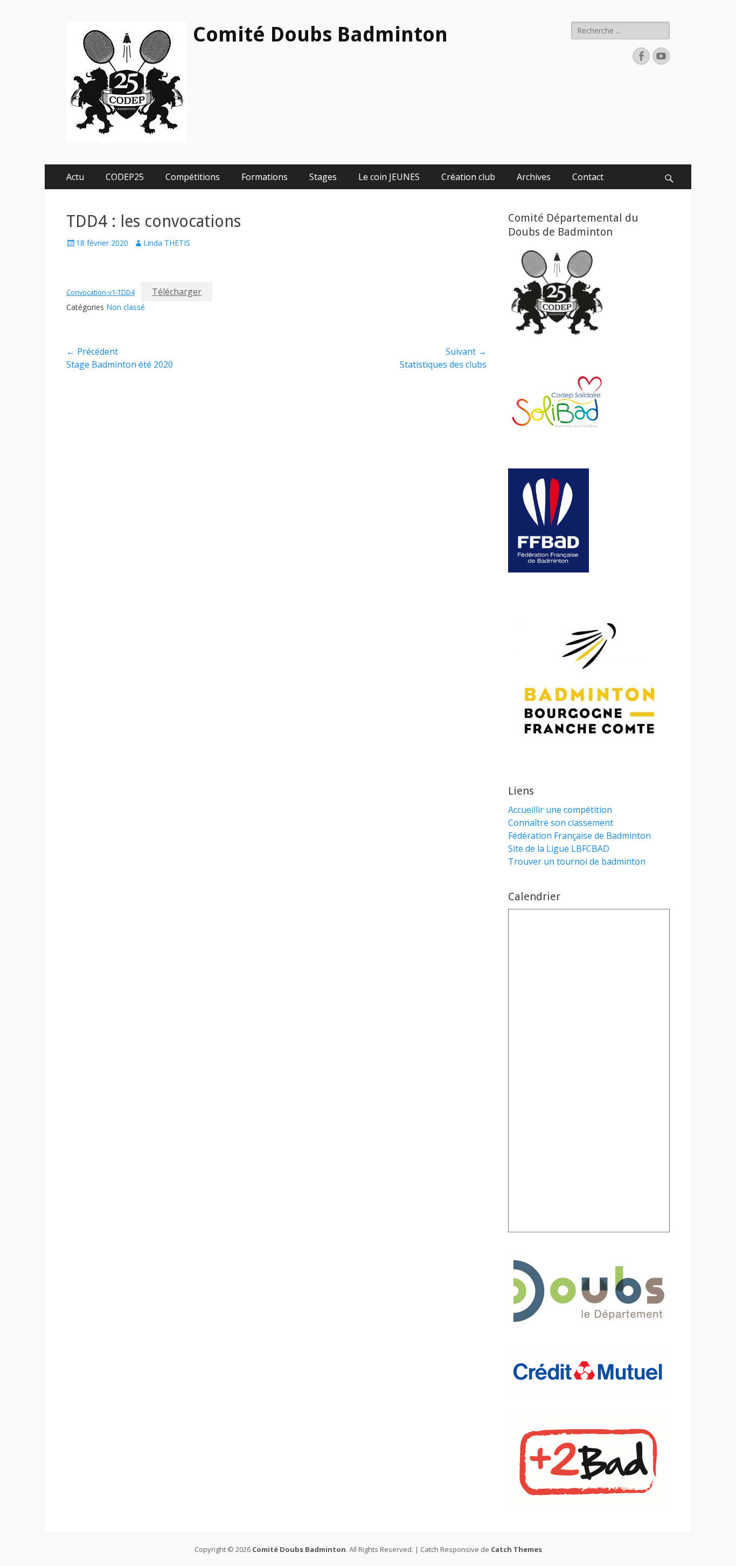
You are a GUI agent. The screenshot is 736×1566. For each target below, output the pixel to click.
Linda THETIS (166, 243)
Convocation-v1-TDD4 (100, 292)
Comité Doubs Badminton (320, 34)
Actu (75, 177)
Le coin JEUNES (389, 177)
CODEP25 (125, 177)
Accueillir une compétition (560, 810)
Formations (264, 177)
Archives (534, 177)
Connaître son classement (560, 823)
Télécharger (177, 292)
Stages (323, 177)
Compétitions (192, 177)
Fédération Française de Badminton (579, 835)
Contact (587, 177)
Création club (468, 177)
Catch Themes (516, 1549)
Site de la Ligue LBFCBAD (558, 848)
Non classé (125, 307)
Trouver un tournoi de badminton (576, 861)
